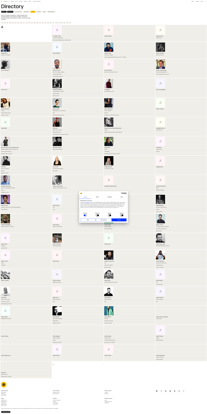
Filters (3, 11)
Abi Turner (55, 166)
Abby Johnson (160, 109)
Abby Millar (4, 128)
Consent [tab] (85, 197)
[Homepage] (1, 1)
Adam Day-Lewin (160, 244)
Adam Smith (56, 372)
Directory (9, 11)
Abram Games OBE (58, 186)
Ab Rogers (107, 89)
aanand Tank (107, 53)
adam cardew (159, 224)
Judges (44, 11)
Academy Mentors (161, 186)
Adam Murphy (4, 336)
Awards (12, 1)
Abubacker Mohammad (110, 186)
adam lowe (56, 297)
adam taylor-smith (161, 372)
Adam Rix (3, 372)
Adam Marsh (107, 297)
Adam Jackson (5, 280)
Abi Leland (107, 147)
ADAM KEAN (159, 280)
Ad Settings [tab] (109, 196)
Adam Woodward (160, 389)
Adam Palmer (159, 336)
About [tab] (122, 196)
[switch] (97, 215)
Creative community (37, 1)
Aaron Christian (160, 53)
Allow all (119, 219)
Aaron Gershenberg (161, 70)
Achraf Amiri (4, 205)
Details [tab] (97, 196)
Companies (39, 11)
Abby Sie (55, 128)
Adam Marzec (159, 297)
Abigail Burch (159, 166)
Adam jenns (107, 280)
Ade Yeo (106, 404)
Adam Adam (56, 205)
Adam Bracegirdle (5, 224)
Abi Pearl (3, 166)
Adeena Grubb (160, 404)
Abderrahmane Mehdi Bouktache (113, 128)
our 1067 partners (87, 202)
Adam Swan (107, 372)
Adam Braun (56, 224)
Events (29, 1)
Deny (88, 219)
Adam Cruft (107, 244)
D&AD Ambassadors (51, 11)
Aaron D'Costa (56, 70)
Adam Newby (107, 336)
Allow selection (103, 219)
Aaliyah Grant (159, 36)
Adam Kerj (3, 297)
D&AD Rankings (26, 11)
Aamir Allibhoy (56, 53)
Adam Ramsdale (160, 355)
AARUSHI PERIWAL (57, 89)
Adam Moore (4, 317)
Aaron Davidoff (5, 70)
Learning (20, 1)
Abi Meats (158, 147)
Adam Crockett (57, 244)
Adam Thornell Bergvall (7, 389)
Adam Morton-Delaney (162, 317)
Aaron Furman (108, 70)
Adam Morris (56, 317)
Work (16, 1)
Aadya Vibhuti (108, 36)
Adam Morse (107, 317)
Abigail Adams (108, 166)
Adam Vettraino (57, 389)
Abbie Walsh (56, 109)
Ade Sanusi (56, 404)
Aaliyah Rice (4, 53)
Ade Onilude (4, 404)
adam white (107, 389)
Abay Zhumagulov (160, 89)
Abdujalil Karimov (160, 128)
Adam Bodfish (160, 205)
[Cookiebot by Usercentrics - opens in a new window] (122, 193)
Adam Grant (56, 261)
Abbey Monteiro (5, 109)
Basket (197, 1)
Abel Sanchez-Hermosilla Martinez (10, 147)
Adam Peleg (56, 355)
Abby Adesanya (108, 109)
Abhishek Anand (57, 147)
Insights (25, 1)
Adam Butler (107, 224)
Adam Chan (4, 244)
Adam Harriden (160, 261)
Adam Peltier (107, 355)
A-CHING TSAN (57, 36)
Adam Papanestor (5, 355)
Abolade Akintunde (6, 186)
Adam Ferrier (4, 261)
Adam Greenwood (109, 261)
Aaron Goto (4, 89)
